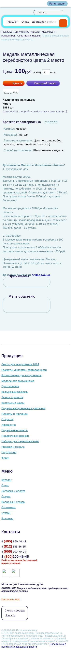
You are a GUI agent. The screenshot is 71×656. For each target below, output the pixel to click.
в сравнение (51, 122)
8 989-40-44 (13, 541)
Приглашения (10, 386)
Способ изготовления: (18, 150)
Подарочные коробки (15, 435)
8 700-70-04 (13, 551)
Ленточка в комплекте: (18, 140)
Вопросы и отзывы (13, 501)
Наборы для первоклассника (20, 441)
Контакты (7, 518)
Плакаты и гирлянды (14, 413)
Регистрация (57, 3)
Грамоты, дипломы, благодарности (24, 369)
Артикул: (9, 128)
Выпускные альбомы (14, 391)
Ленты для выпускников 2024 (20, 364)
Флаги (5, 457)
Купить (17, 83)
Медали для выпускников (17, 380)
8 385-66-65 (13, 546)
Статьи (5, 512)
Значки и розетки (12, 397)
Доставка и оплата (44, 21)
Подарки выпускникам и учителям (23, 408)
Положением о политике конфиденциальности (33, 645)
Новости (10, 615)
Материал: (11, 134)
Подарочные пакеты (14, 430)
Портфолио (8, 452)
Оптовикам (8, 507)
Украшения (8, 424)
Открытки (7, 419)
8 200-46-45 (15, 557)
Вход (40, 3)
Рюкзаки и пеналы (13, 446)
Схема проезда (15, 610)
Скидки (5, 496)
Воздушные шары (12, 402)
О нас (25, 21)
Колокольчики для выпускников (21, 375)
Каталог (12, 21)
